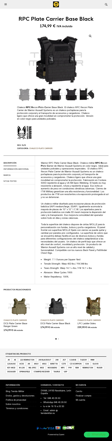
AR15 (44, 364)
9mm (92, 360)
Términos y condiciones (17, 408)
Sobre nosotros (13, 404)
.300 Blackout (44, 360)
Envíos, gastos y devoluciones (20, 396)
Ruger (99, 368)
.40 (8, 360)
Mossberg (52, 368)
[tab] (19, 163)
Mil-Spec (32, 368)
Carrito (79, 391)
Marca (7, 175)
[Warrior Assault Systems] (24, 133)
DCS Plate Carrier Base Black (55, 323)
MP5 (63, 368)
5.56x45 (73, 360)
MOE (42, 368)
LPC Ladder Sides (86, 323)
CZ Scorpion (76, 364)
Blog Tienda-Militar (15, 391)
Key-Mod (11, 368)
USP (65, 372)
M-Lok (22, 368)
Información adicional (16, 169)
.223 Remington (27, 360)
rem (77, 368)
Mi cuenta (80, 400)
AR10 (36, 364)
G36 (87, 364)
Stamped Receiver (42, 372)
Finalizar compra (83, 396)
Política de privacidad (16, 400)
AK (29, 364)
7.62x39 (83, 360)
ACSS (21, 364)
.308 (56, 360)
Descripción (10, 163)
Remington (88, 368)
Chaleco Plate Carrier (40, 148)
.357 (64, 360)
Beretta (54, 364)
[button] (6, 4)
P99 (70, 368)
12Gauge (11, 364)
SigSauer (11, 372)
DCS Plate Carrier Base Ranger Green (15, 325)
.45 (15, 360)
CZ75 (64, 364)
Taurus (56, 372)
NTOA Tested (10, 181)
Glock (96, 364)
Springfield (24, 372)
